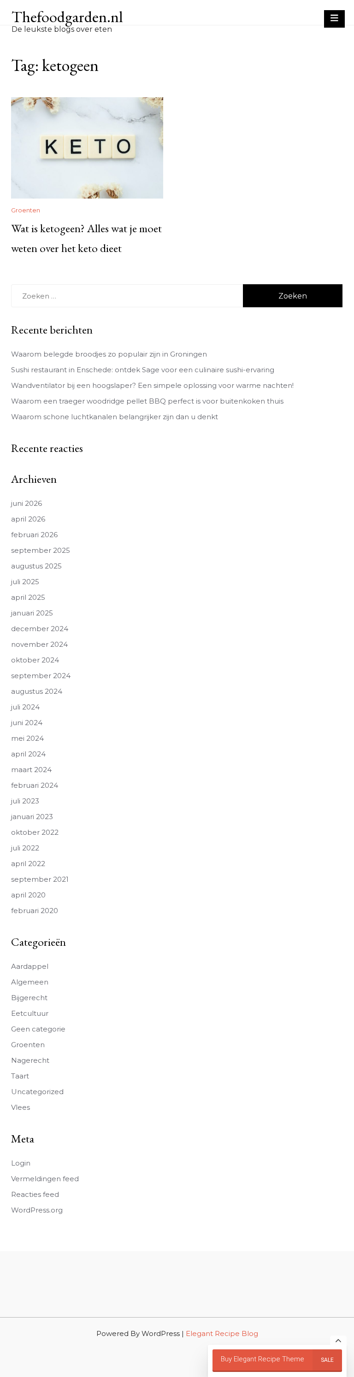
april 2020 (28, 895)
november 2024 (39, 644)
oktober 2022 (35, 832)
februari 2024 (34, 785)
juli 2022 (25, 848)
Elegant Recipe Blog (222, 1333)
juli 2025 (25, 581)
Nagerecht (30, 1060)
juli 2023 (25, 801)
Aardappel (29, 966)
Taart (20, 1076)
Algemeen (29, 982)
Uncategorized (37, 1091)
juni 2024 (26, 722)
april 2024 (28, 754)
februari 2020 (34, 910)
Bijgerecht (29, 997)
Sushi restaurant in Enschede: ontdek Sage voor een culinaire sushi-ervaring (142, 369)
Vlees (20, 1107)
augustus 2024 (36, 691)
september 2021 (40, 879)
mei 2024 (27, 738)
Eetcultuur (29, 1013)
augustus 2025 (36, 566)
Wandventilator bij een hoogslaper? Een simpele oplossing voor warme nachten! (152, 385)
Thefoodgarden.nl (67, 16)
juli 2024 (25, 707)
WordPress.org (37, 1210)
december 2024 (39, 628)
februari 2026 (34, 534)
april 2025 (28, 597)
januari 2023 (32, 816)
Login (20, 1163)
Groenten (25, 210)
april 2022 (28, 863)
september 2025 (40, 550)
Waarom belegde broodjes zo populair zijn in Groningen (109, 354)
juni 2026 (26, 503)
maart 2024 (31, 769)
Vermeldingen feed (45, 1178)
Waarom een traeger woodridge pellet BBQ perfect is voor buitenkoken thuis (147, 401)
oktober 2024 (35, 660)
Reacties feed (35, 1194)
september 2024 (41, 675)
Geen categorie (38, 1029)
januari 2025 (32, 613)
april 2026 (28, 519)
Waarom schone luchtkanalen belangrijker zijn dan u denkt (114, 416)
